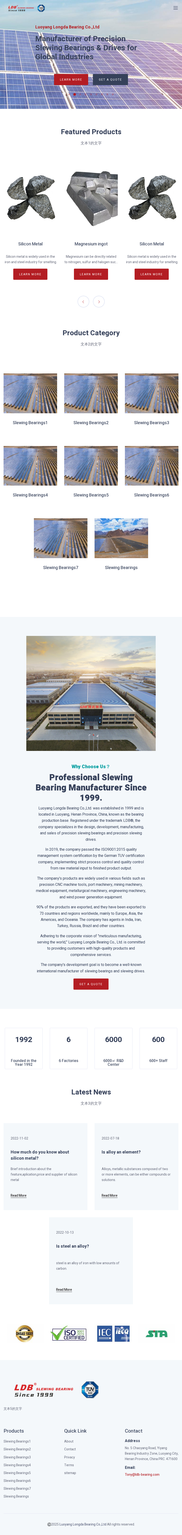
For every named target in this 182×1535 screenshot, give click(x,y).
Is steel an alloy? (72, 1246)
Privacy (69, 1457)
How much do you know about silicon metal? (40, 1155)
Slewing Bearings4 (30, 495)
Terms (69, 1465)
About (68, 1441)
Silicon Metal (30, 244)
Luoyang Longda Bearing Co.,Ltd (82, 1524)
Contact (70, 1449)
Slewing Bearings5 (91, 495)
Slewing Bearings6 (151, 495)
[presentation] (83, 302)
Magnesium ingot (91, 244)
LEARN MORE (30, 274)
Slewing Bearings (121, 567)
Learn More (71, 80)
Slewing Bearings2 (91, 423)
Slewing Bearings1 (30, 423)
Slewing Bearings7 (60, 567)
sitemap (70, 1473)
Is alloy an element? (121, 1152)
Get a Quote (110, 80)
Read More (19, 1195)
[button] (71, 94)
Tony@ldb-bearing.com (142, 1474)
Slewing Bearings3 (151, 423)
